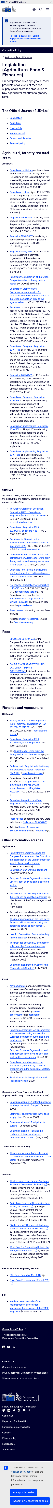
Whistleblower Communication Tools (21, 1378)
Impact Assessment (29, 618)
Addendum (40, 830)
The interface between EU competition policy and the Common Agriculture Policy (29, 946)
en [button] (34, 9)
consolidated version (21, 522)
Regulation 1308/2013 (21, 251)
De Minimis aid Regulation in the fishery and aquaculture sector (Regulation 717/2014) (29, 769)
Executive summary (23, 622)
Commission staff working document (28, 869)
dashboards (35, 1014)
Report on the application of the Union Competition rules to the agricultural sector (29, 280)
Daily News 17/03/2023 (35, 822)
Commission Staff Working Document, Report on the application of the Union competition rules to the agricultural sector (29, 295)
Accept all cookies (23, 1492)
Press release (16, 610)
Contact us (7, 1415)
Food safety (16, 128)
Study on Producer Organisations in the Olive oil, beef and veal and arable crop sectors (30, 882)
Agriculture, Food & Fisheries (18, 57)
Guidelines (15, 307)
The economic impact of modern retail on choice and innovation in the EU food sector (30, 1156)
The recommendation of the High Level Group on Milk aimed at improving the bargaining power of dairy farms (29, 922)
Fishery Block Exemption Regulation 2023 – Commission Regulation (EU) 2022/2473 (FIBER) (28, 724)
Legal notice (8, 1443)
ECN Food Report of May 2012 (25, 1275)
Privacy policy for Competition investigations (25, 1372)
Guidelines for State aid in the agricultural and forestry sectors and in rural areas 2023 (29, 542)
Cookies (6, 1432)
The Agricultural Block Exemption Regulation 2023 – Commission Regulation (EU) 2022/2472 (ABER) (28, 512)
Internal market (17, 133)
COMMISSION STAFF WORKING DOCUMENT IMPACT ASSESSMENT (27, 667)
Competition (16, 117)
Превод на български (20, 36)
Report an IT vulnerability (15, 1421)
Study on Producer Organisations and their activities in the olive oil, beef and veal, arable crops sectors (29, 1053)
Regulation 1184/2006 (21, 217)
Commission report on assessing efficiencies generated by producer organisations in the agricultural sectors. (30, 1065)
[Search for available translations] (32, 192)
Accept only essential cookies (30, 1500)
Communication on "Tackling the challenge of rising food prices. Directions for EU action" (26, 1134)
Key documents (18, 985)
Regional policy (17, 143)
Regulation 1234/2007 (21, 236)
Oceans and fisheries (20, 138)
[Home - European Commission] (9, 9)
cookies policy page (21, 1471)
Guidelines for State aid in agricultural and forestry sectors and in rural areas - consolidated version (30, 573)
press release (25, 605)
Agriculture (15, 123)
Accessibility (8, 1449)
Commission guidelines (21, 170)
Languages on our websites (16, 1427)
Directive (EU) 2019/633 (22, 638)
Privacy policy (9, 1438)
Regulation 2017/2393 (21, 375)
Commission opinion (20, 192)
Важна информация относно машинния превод (25, 39)
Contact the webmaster (14, 1367)
